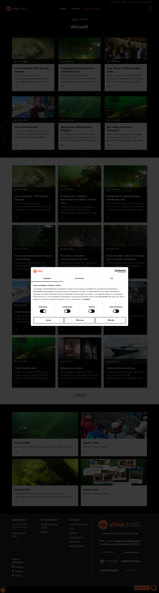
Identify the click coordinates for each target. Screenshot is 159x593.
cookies (87, 299)
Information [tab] (79, 278)
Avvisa (48, 320)
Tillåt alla (110, 320)
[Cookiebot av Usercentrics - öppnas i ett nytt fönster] (116, 271)
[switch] (67, 311)
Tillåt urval (80, 320)
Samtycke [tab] (47, 278)
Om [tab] (112, 278)
